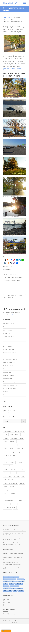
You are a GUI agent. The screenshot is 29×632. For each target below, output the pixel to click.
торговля (21, 590)
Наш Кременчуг (10, 3)
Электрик (5, 605)
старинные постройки (9, 507)
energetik (18, 17)
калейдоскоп (18, 277)
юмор (5, 576)
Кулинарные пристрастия (10, 359)
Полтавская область (9, 459)
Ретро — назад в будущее (10, 388)
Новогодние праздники (10, 452)
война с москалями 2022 (10, 483)
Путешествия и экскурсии (10, 382)
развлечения (19, 500)
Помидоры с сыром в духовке (16, 301)
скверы (16, 576)
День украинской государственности (12, 557)
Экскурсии (16, 476)
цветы (5, 583)
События (5, 391)
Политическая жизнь (9, 455)
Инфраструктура (7, 346)
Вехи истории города (8, 323)
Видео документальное (9, 327)
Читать (5, 401)
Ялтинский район (8, 479)
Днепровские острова (9, 336)
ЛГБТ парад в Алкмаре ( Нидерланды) (12, 564)
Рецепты (6, 472)
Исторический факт (8, 349)
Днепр (5, 434)
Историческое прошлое (17, 438)
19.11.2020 (10, 19)
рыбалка (6, 504)
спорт (15, 590)
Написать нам (6, 602)
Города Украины (8, 431)
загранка (22, 483)
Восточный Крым (7, 330)
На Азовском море (8, 369)
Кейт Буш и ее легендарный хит (11, 559)
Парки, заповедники (8, 375)
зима (5, 486)
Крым (20, 445)
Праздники (19, 462)
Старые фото (21, 472)
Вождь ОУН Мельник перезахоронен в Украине (12, 567)
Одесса (20, 452)
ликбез (18, 490)
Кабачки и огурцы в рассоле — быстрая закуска (13, 554)
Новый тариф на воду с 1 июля (10, 562)
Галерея (8, 17)
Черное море (7, 476)
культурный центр (8, 490)
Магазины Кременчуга (9, 362)
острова (13, 493)
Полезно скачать (7, 378)
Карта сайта (6, 599)
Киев (5, 441)
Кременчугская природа (10, 445)
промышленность (8, 500)
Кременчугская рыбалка (9, 352)
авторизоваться (14, 314)
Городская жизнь (9, 277)
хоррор (10, 576)
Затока (6, 438)
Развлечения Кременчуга (10, 385)
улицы (18, 280)
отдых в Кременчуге (9, 280)
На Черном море (7, 372)
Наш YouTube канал (20, 620)
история (12, 486)
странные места (7, 590)
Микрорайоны (19, 448)
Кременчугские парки (9, 356)
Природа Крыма (8, 465)
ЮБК (23, 476)
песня (18, 497)
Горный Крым (6, 333)
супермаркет (7, 510)
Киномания (12, 441)
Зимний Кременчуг (18, 529)
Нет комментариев (17, 21)
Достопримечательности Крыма (11, 339)
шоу (13, 588)
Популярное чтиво (9, 462)
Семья (13, 472)
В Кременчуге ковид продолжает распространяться (13, 296)
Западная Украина (8, 343)
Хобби (4, 398)
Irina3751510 (6, 529)
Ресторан (20, 469)
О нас (4, 604)
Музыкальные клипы (8, 365)
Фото (12, 274)
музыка (6, 493)
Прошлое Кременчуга (9, 469)
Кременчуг (6, 601)
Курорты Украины (8, 448)
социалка (14, 504)
